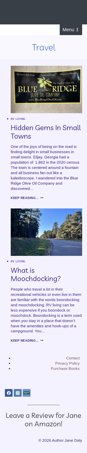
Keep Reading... (27, 198)
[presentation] (46, 89)
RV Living (18, 118)
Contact (73, 358)
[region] (43, 421)
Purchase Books (65, 368)
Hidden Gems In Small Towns (46, 131)
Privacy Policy (67, 363)
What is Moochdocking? (36, 274)
